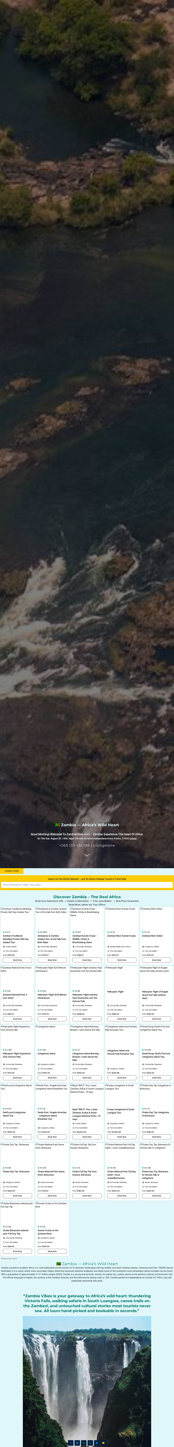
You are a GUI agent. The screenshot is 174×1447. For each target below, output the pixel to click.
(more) (133, 838)
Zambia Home (11, 871)
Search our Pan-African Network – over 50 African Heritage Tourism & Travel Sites (87, 879)
